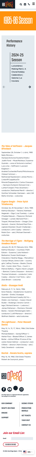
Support (5, 418)
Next (30, 86)
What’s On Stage (8, 408)
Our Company (7, 403)
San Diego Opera (12, 451)
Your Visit (26, 420)
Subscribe (10, 445)
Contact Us (26, 425)
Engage (4, 413)
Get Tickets (26, 416)
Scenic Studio (27, 403)
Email (4, 438)
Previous (4, 86)
